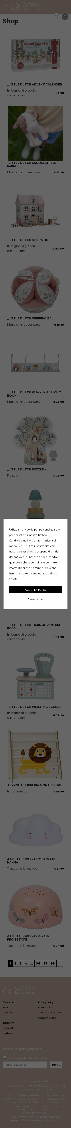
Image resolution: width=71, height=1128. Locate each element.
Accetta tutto (35, 589)
